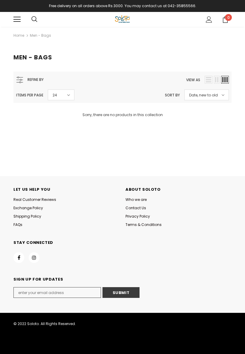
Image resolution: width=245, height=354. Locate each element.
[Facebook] (18, 257)
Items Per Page (29, 95)
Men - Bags (40, 35)
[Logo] (122, 19)
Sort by (172, 95)
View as (193, 79)
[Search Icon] (34, 19)
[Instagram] (34, 257)
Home (18, 35)
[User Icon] (209, 19)
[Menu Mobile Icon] (17, 19)
